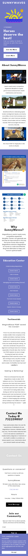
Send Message (14, 504)
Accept (14, 552)
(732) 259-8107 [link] (14, 489)
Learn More (10, 56)
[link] (14, 3)
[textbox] (14, 527)
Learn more (14, 270)
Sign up (14, 533)
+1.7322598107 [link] (8, 27)
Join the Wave (11, 50)
